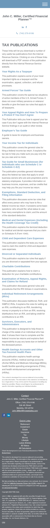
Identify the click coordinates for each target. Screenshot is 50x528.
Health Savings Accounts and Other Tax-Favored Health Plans (22, 351)
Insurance (25, 432)
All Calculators (25, 448)
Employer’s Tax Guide (14, 130)
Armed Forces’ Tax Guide (16, 90)
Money (25, 437)
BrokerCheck (6, 453)
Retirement (25, 424)
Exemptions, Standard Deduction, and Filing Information (23, 193)
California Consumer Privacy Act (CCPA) (23, 483)
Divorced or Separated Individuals (21, 254)
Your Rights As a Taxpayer (17, 71)
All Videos (25, 445)
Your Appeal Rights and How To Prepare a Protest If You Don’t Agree (25, 113)
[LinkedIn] (23, 27)
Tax (25, 434)
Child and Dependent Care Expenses (23, 238)
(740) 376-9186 (26, 33)
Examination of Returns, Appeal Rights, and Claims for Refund (24, 280)
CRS (3, 522)
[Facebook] (26, 27)
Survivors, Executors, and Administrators (17, 323)
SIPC (24, 498)
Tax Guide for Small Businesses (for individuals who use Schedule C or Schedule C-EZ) (22, 165)
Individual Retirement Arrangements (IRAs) (22, 295)
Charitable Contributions (16, 266)
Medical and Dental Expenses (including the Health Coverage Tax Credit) (25, 221)
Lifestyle (25, 440)
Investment (25, 426)
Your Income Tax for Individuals (20, 143)
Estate (25, 429)
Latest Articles (25, 442)
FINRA (20, 498)
